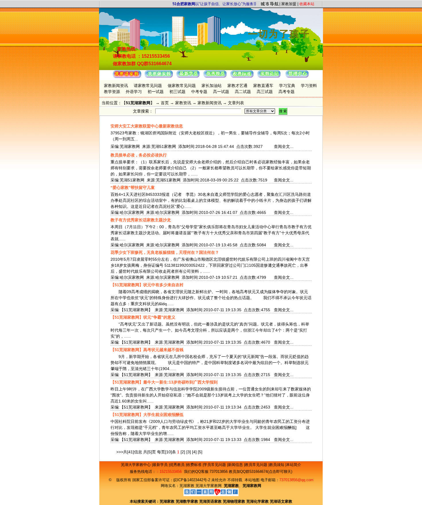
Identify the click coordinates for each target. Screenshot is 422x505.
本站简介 (293, 465)
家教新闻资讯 (116, 85)
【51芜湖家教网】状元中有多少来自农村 (147, 285)
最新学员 (161, 465)
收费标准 (195, 465)
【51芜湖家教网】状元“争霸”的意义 (143, 317)
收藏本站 (306, 4)
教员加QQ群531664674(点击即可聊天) (260, 471)
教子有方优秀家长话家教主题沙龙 (141, 220)
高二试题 (243, 91)
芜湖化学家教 (257, 501)
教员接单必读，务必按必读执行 (139, 155)
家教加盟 (288, 4)
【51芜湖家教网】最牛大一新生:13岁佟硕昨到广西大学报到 (164, 382)
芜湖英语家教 (211, 501)
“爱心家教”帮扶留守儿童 (133, 187)
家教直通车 (263, 85)
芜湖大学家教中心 (136, 465)
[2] (183, 452)
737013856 (219, 471)
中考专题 (199, 91)
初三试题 (177, 91)
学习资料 (309, 85)
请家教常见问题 (148, 85)
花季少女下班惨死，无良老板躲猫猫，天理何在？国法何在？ (165, 252)
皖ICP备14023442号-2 (192, 480)
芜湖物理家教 (234, 501)
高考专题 (286, 91)
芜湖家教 (186, 485)
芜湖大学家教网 (208, 485)
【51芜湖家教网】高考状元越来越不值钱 (147, 349)
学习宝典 (287, 85)
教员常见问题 (256, 465)
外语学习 (134, 91)
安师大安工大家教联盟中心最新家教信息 (147, 126)
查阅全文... (283, 146)
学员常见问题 (215, 465)
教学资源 (112, 91)
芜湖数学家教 (187, 501)
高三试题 (265, 91)
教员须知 (277, 465)
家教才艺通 (237, 85)
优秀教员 (178, 465)
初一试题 (156, 91)
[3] (188, 452)
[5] (200, 452)
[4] (194, 452)
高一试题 (221, 91)
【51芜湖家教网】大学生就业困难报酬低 (147, 414)
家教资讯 (183, 102)
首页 (165, 102)
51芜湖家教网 (138, 102)
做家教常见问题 (182, 85)
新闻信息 (236, 465)
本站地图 (252, 480)
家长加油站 (212, 85)
